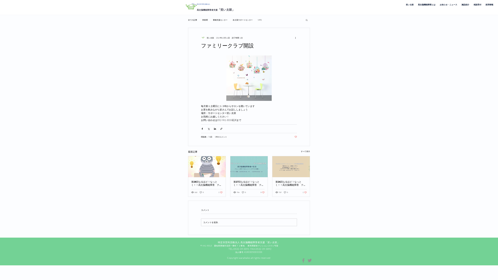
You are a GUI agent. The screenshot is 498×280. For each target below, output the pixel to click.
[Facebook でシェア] (202, 129)
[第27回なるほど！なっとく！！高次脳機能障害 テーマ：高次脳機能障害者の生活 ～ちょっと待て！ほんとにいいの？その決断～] (249, 166)
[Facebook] (303, 260)
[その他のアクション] (295, 37)
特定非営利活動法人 (203, 4)
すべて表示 (305, 151)
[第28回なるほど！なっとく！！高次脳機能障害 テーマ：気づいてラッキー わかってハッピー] (207, 166)
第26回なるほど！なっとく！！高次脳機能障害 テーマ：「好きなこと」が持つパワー (290, 183)
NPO (260, 20)
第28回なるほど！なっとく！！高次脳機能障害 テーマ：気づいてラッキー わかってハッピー (206, 183)
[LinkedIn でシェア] (215, 129)
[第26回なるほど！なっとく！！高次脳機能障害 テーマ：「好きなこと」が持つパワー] (291, 166)
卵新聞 (205, 20)
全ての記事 (192, 20)
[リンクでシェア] (221, 129)
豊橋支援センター (220, 20)
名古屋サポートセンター (243, 20)
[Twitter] (309, 260)
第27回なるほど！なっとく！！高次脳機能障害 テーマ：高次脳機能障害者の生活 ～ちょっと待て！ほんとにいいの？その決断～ (248, 183)
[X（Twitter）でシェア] (208, 129)
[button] (306, 20)
